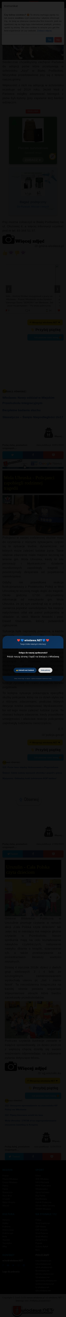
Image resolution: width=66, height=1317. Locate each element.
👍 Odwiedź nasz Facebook (25, 670)
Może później (45, 670)
